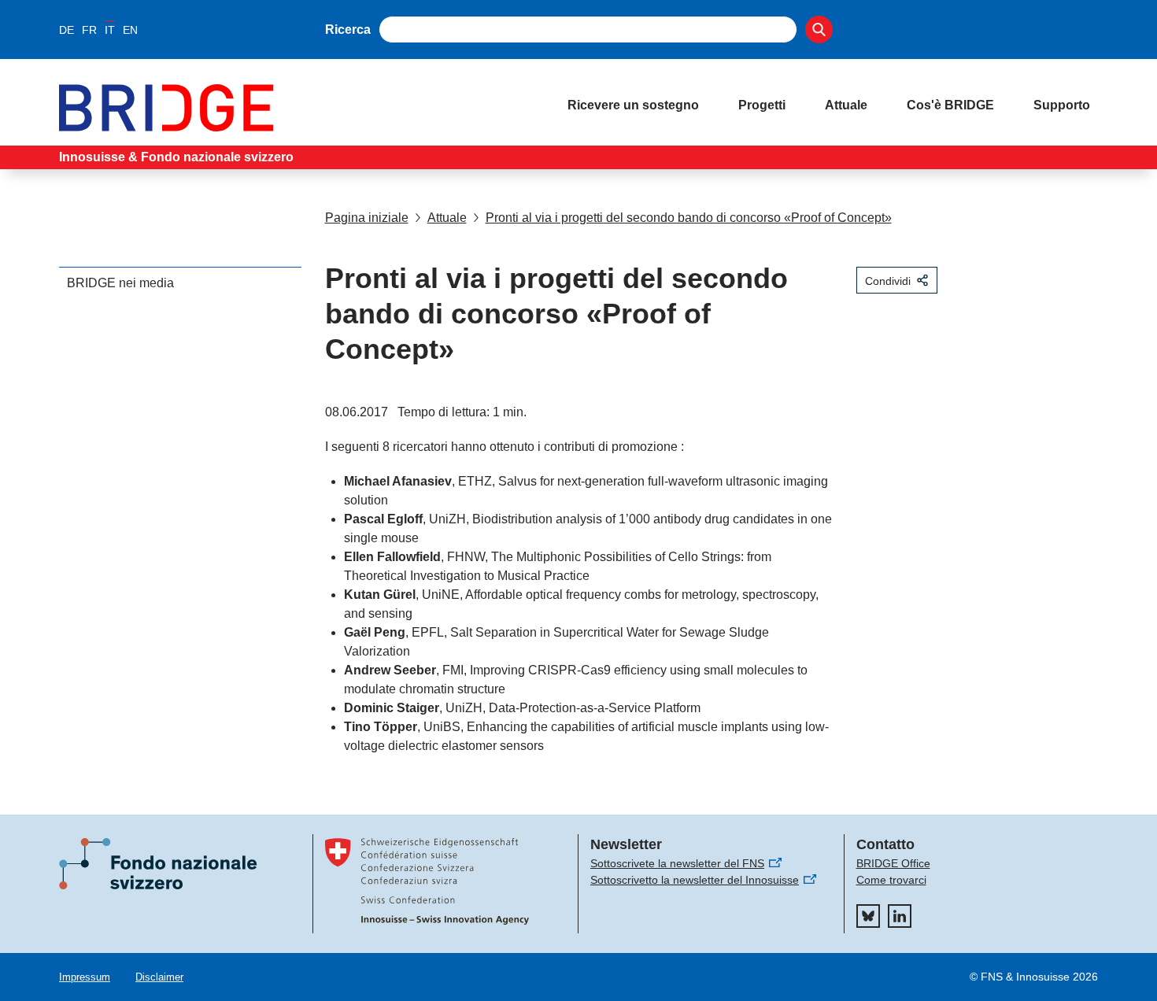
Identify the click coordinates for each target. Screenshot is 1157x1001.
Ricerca (348, 29)
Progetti (762, 105)
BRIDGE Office (893, 863)
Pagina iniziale (366, 217)
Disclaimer (159, 977)
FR (89, 30)
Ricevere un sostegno (633, 105)
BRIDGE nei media (120, 283)
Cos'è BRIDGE (950, 105)
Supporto (1061, 105)
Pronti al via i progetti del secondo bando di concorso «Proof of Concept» (689, 217)
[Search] (819, 29)
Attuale (846, 105)
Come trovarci (891, 880)
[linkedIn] (899, 916)
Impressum (84, 977)
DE (66, 30)
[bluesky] (868, 916)
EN (130, 30)
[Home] (297, 107)
